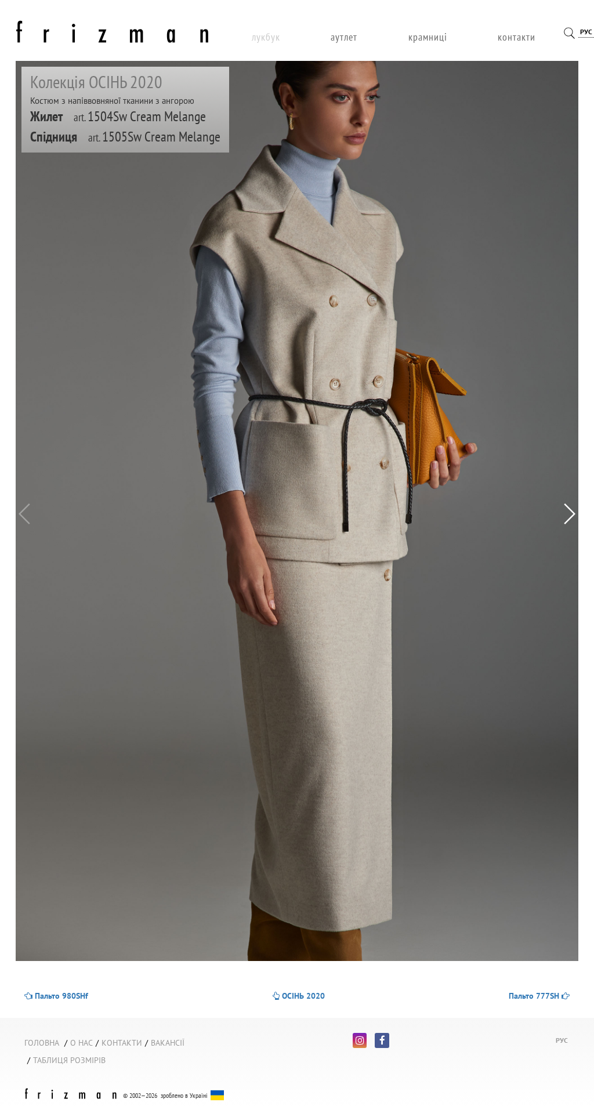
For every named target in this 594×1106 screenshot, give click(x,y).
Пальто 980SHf (60, 996)
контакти (516, 36)
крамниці (427, 36)
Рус (586, 31)
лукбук (266, 36)
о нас (81, 1043)
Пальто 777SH (535, 996)
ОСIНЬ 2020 (302, 996)
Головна (41, 1043)
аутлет (344, 36)
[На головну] (112, 29)
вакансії (167, 1043)
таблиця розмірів (69, 1060)
